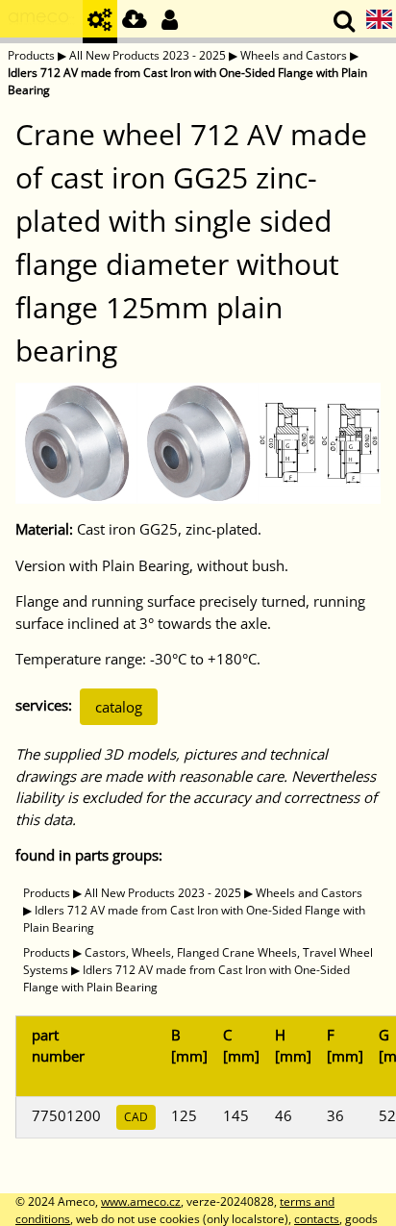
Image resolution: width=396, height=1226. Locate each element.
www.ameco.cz (141, 1201)
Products (31, 55)
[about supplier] (41, 21)
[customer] (169, 21)
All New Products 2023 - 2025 (147, 55)
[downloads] (134, 21)
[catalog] (100, 21)
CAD (136, 1117)
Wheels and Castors (293, 55)
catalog (118, 706)
